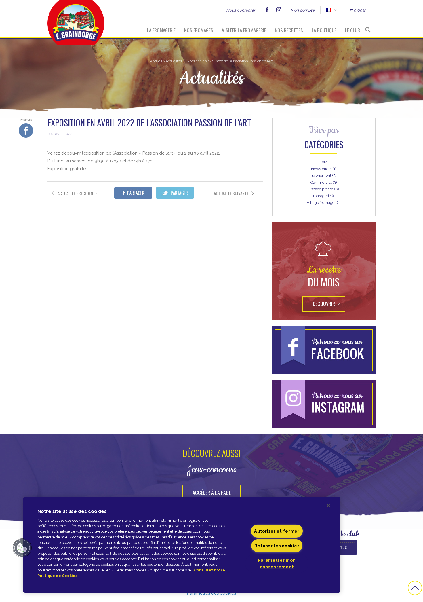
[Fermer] (328, 505)
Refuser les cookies (277, 545)
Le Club (352, 30)
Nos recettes (289, 30)
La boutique (324, 30)
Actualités (174, 61)
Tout (323, 162)
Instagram (279, 9)
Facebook (267, 9)
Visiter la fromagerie (244, 30)
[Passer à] (328, 10)
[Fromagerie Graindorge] (75, 18)
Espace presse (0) (324, 189)
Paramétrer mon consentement (277, 563)
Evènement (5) (323, 175)
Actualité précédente (77, 193)
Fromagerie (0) (324, 196)
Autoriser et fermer (277, 531)
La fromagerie (161, 30)
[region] (181, 545)
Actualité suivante (231, 193)
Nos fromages (198, 30)
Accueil (156, 61)
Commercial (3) (323, 182)
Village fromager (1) (324, 202)
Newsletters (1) (323, 169)
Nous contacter (240, 10)
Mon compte (303, 10)
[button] (22, 548)
